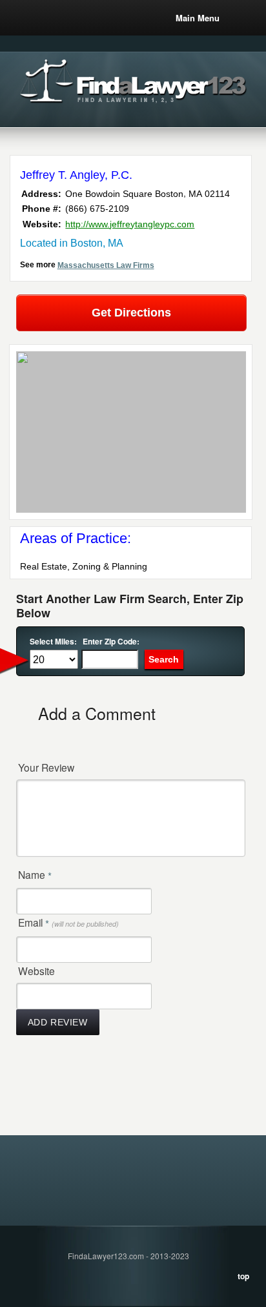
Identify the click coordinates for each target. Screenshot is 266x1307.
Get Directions (131, 312)
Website (36, 970)
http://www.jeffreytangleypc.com (129, 224)
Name (35, 875)
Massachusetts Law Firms (105, 265)
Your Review (46, 767)
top (243, 1276)
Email (68, 923)
